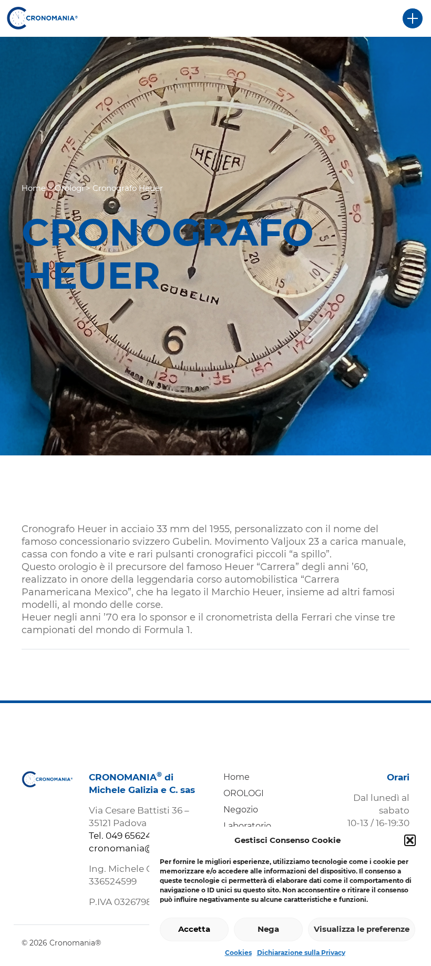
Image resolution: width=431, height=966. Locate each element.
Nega (268, 929)
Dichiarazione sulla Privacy (301, 953)
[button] (410, 840)
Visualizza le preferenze (361, 929)
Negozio (240, 810)
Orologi (69, 188)
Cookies (238, 953)
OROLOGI (243, 793)
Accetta (194, 929)
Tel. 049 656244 (123, 835)
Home (34, 188)
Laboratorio (247, 826)
